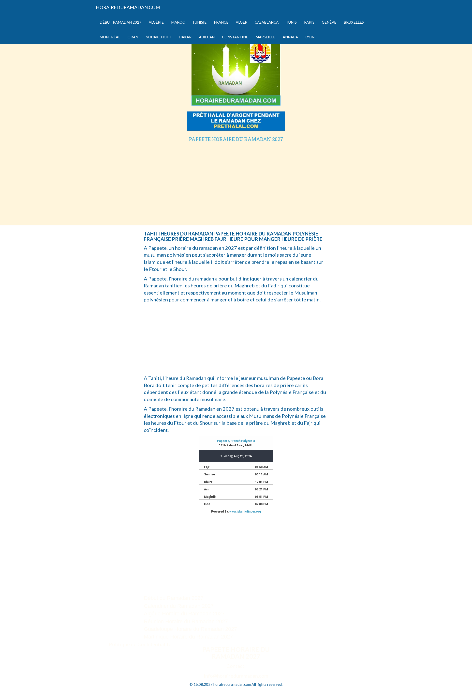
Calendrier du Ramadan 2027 (179, 606)
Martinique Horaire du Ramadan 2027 (188, 637)
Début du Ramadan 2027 (173, 598)
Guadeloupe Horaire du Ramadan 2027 (190, 629)
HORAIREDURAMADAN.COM (128, 7)
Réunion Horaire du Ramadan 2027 (186, 621)
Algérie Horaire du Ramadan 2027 (184, 613)
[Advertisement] (236, 178)
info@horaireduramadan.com (236, 676)
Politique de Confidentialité (140, 644)
